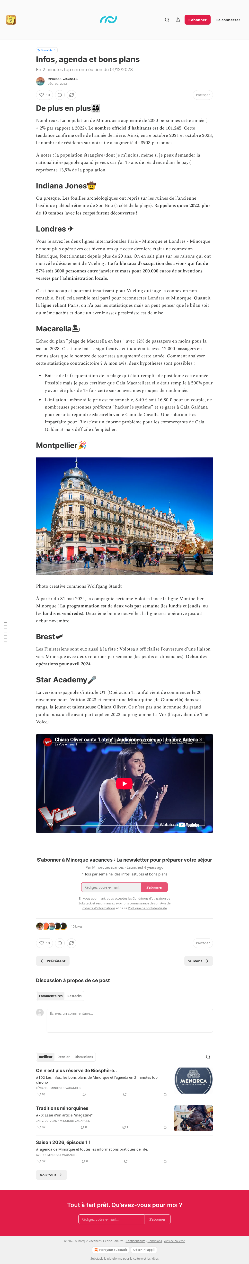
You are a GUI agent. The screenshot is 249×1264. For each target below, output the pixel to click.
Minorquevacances (63, 79)
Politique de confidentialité (147, 908)
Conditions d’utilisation (149, 898)
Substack (96, 1258)
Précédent (56, 960)
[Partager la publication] (178, 20)
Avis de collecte (174, 1241)
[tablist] (60, 996)
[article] (124, 1082)
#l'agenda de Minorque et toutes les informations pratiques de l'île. (92, 1149)
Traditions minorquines (62, 1108)
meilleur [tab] (46, 1057)
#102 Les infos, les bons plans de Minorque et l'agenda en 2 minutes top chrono (97, 1080)
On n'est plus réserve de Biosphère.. (76, 1070)
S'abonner (197, 19)
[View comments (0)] (60, 95)
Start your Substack (113, 1250)
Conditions (155, 1241)
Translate (47, 50)
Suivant (195, 960)
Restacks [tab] (74, 996)
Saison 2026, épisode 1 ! (63, 1142)
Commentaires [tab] (50, 996)
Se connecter (228, 19)
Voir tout (48, 1174)
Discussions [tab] (84, 1057)
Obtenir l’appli (144, 1250)
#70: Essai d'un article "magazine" (64, 1115)
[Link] (29, 108)
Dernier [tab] (63, 1057)
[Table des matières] (5, 632)
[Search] (167, 20)
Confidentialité (135, 1241)
